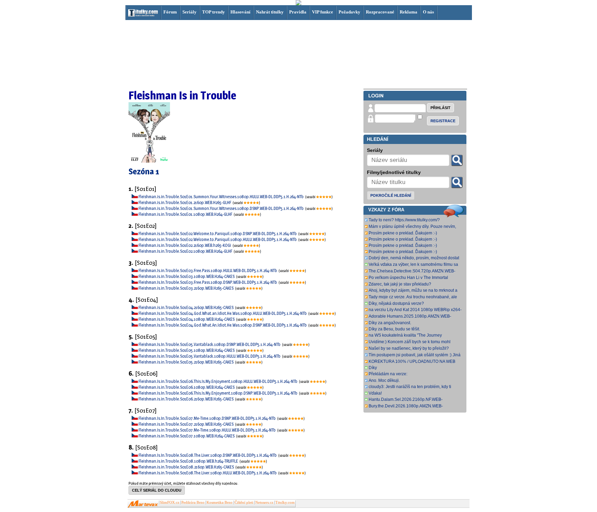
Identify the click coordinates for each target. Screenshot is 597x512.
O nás (428, 12)
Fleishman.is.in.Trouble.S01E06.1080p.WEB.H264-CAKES (187, 387)
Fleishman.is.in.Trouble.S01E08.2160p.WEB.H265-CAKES (187, 467)
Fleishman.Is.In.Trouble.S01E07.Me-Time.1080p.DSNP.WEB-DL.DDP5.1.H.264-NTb (207, 418)
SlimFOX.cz (169, 502)
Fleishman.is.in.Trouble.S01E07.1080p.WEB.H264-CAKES (187, 435)
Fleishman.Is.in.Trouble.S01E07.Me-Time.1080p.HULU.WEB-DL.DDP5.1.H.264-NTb (207, 430)
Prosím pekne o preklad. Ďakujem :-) (403, 233)
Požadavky (349, 12)
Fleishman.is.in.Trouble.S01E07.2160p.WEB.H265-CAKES (186, 424)
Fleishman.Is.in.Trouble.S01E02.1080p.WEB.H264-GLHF (186, 251)
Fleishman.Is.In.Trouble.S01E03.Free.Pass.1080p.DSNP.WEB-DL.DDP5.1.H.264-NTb (208, 282)
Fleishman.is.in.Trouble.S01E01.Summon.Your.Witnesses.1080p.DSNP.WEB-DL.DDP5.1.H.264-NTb (221, 208)
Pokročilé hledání (390, 195)
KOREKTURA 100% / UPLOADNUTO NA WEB (412, 361)
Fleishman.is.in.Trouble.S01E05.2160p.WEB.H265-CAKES (186, 362)
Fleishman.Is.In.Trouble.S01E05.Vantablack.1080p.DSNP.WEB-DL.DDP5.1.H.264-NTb (210, 344)
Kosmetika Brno (220, 502)
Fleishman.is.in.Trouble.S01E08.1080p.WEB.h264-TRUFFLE (189, 461)
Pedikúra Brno (193, 502)
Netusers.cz (264, 502)
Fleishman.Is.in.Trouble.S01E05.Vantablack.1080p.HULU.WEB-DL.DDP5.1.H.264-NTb (210, 356)
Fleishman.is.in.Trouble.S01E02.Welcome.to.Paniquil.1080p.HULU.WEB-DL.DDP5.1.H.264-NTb (218, 239)
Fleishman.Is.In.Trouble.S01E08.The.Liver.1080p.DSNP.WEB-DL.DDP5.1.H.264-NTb (208, 455)
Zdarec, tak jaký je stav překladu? (400, 284)
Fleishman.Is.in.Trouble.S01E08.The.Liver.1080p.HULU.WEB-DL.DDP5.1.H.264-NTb (208, 472)
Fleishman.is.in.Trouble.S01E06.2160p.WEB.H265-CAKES (186, 399)
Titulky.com (285, 502)
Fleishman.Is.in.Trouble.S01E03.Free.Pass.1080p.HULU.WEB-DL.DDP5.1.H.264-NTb (208, 270)
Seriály (189, 12)
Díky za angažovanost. (390, 322)
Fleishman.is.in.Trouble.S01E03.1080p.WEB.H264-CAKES (187, 276)
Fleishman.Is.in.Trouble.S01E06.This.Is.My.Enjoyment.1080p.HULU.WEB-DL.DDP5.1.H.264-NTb (218, 381)
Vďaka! (375, 393)
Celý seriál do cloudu (156, 490)
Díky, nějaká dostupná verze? (396, 303)
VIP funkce (322, 12)
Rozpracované (380, 12)
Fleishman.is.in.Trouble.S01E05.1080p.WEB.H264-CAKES (187, 350)
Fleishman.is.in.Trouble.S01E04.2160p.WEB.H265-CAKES (186, 307)
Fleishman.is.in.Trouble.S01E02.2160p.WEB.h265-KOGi (185, 245)
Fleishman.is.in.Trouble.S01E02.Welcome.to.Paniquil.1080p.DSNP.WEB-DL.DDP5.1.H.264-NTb (218, 233)
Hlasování (240, 12)
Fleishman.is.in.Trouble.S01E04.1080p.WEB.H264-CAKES (187, 319)
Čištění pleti (244, 502)
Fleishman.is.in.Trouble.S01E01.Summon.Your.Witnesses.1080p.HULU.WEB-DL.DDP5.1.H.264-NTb (221, 196)
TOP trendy (213, 12)
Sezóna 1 (144, 171)
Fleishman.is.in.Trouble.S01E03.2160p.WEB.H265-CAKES (186, 288)
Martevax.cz (142, 504)
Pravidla (297, 12)
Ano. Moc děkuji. (384, 380)
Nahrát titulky (270, 12)
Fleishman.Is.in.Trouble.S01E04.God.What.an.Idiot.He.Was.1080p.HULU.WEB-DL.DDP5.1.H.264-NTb (223, 313)
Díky (373, 367)
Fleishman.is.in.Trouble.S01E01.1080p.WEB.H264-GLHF (186, 214)
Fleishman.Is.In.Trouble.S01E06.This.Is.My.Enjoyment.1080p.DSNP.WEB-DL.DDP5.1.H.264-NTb (218, 393)
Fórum (170, 12)
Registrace (442, 121)
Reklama (408, 12)
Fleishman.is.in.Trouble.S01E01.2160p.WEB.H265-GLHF (185, 202)
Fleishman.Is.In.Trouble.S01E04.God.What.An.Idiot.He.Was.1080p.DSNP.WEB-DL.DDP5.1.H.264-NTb (223, 325)
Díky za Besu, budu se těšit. (394, 329)
